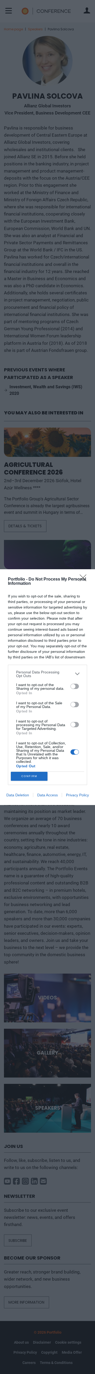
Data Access (47, 795)
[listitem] (47, 674)
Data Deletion (17, 795)
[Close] (85, 580)
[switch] (74, 686)
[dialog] (47, 687)
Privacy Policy (77, 795)
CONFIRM (29, 776)
